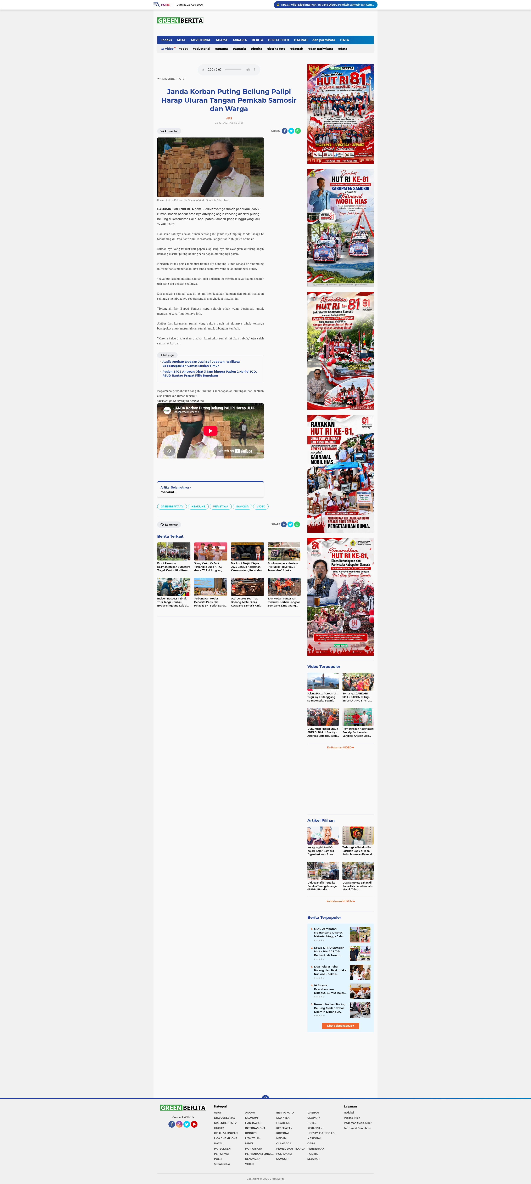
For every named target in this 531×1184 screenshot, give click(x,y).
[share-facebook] (284, 131)
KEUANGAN (315, 1128)
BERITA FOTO (278, 40)
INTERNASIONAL (256, 1128)
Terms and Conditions (357, 1128)
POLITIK (312, 1153)
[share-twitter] (291, 131)
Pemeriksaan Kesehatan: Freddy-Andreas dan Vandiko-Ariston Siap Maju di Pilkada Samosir (358, 732)
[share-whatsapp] (298, 131)
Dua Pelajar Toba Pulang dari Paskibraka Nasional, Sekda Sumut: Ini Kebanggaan (330, 970)
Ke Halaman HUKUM (339, 901)
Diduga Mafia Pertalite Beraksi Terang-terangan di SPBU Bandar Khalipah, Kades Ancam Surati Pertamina (322, 886)
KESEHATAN (284, 1128)
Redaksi (349, 1112)
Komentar (171, 131)
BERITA (257, 40)
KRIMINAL (282, 1133)
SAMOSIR (242, 506)
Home (165, 5)
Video (169, 49)
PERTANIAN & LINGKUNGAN (260, 1153)
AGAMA (222, 40)
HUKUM (219, 1128)
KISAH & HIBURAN (226, 1133)
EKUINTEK (283, 1117)
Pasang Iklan (352, 1117)
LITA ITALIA (252, 1138)
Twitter (188, 1129)
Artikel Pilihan (321, 820)
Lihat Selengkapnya (339, 1025)
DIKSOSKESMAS (224, 1117)
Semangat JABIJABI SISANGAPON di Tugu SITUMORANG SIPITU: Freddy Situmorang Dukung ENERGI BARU (356, 697)
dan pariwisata (323, 40)
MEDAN (281, 1138)
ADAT (181, 40)
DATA (344, 40)
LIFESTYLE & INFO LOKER (323, 1133)
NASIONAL (314, 1138)
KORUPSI (251, 1133)
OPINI (311, 1143)
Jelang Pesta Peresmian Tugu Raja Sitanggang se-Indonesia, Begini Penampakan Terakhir (322, 697)
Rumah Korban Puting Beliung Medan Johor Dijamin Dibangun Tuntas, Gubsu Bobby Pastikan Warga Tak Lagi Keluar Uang (330, 1008)
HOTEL (311, 1122)
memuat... (169, 492)
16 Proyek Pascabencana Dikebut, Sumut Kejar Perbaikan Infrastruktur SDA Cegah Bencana (329, 989)
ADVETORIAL (201, 40)
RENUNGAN (253, 1158)
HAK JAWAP (253, 1122)
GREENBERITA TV (172, 506)
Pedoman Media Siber (357, 1122)
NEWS (249, 1143)
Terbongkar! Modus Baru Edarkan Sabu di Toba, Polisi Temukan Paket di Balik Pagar (357, 851)
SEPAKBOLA (222, 1164)
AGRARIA (240, 40)
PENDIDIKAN (316, 1148)
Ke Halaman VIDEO (339, 747)
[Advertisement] (340, 784)
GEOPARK (313, 1117)
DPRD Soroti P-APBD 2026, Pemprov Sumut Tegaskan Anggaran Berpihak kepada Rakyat (327, 4)
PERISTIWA (220, 506)
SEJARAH (313, 1158)
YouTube (197, 1129)
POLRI (218, 1158)
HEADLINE (198, 506)
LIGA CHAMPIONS (225, 1138)
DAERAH (300, 40)
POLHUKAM (284, 1153)
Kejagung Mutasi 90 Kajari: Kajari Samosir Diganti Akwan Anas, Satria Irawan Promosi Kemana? (321, 851)
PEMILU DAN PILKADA (290, 1148)
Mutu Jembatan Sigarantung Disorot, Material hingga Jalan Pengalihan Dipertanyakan (329, 932)
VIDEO (261, 506)
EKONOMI (251, 1117)
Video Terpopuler (323, 666)
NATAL (218, 1143)
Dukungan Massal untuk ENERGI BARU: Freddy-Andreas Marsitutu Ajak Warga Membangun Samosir (322, 732)
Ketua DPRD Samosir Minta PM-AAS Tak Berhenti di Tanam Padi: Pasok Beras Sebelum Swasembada (330, 951)
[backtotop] (265, 1099)
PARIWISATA (253, 1148)
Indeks (166, 40)
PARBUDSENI (222, 1148)
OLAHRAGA (283, 1143)
